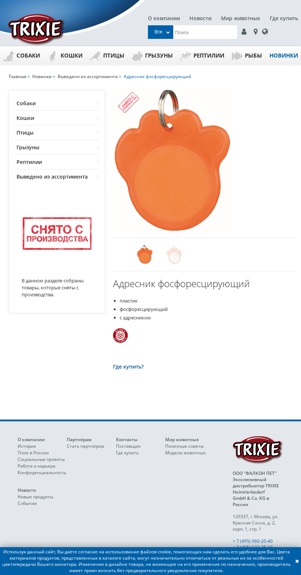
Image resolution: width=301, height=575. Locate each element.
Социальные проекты (41, 459)
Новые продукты (35, 497)
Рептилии (208, 55)
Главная (17, 76)
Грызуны (159, 55)
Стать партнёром (85, 446)
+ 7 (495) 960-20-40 (253, 541)
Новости (200, 18)
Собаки (28, 55)
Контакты (127, 439)
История (27, 446)
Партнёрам (79, 439)
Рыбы (253, 55)
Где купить (284, 18)
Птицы (113, 55)
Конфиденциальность (42, 472)
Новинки (283, 55)
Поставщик (128, 446)
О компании (164, 18)
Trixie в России (33, 453)
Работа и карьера (36, 466)
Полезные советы (184, 446)
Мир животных (240, 18)
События (27, 503)
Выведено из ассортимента (52, 176)
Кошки (72, 55)
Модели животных (185, 453)
